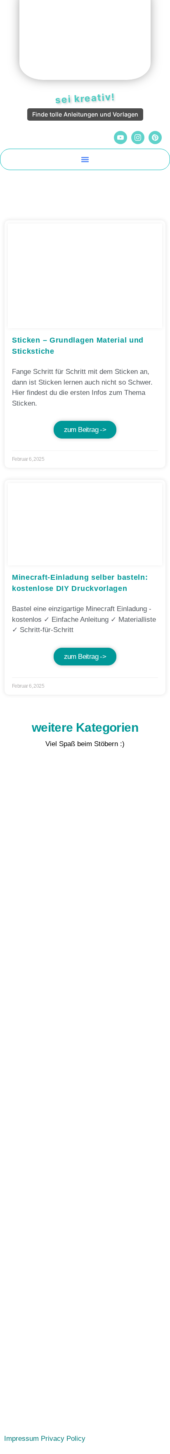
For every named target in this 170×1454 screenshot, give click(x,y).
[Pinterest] (155, 137)
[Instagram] (137, 137)
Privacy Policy (63, 1438)
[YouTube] (120, 137)
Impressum (21, 1438)
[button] (85, 159)
